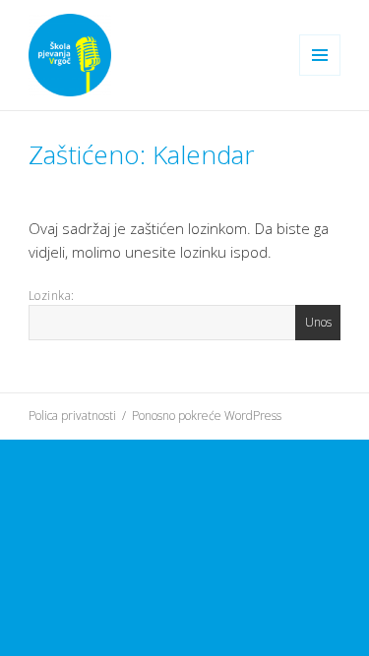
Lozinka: (52, 295)
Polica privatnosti (72, 415)
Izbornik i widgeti (320, 75)
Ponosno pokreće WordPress (206, 415)
